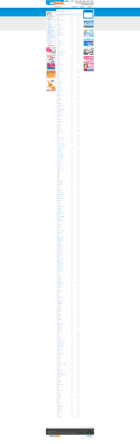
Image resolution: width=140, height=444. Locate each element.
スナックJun (59, 394)
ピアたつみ (58, 315)
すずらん (58, 46)
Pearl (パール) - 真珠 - (60, 345)
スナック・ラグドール (60, 44)
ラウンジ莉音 (59, 285)
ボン (58, 392)
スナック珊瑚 (59, 327)
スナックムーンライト (60, 192)
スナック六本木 (59, 113)
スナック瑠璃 (59, 319)
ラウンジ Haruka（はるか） (61, 216)
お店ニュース (53, 432)
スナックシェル (59, 248)
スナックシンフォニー (60, 121)
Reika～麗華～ (59, 103)
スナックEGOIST (59, 406)
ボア (58, 295)
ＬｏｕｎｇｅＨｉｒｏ (60, 153)
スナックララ (59, 200)
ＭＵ (58, 141)
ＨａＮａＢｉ (59, 398)
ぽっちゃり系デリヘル (51, 30)
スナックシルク (59, 408)
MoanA (58, 228)
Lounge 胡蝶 (59, 244)
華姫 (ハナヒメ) (59, 119)
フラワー (58, 97)
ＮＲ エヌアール (59, 390)
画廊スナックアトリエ (60, 34)
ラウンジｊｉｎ (59, 214)
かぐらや (58, 234)
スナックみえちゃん (60, 32)
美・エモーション (59, 54)
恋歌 (58, 400)
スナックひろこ (59, 309)
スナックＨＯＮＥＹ (60, 190)
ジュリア (58, 38)
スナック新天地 (59, 303)
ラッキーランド (59, 226)
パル (58, 321)
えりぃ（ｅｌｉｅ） (60, 236)
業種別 (63, 11)
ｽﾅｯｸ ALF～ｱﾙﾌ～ (59, 329)
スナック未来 (59, 99)
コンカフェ (49, 42)
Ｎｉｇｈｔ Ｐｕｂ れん (60, 147)
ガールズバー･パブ (51, 37)
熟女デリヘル (50, 28)
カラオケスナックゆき (60, 212)
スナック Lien (59, 380)
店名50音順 (49, 431)
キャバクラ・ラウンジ (51, 36)
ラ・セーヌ (58, 127)
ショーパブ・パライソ (60, 139)
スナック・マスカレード (60, 343)
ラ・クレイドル (59, 224)
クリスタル (58, 125)
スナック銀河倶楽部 (60, 155)
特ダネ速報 (67, 432)
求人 (56, 432)
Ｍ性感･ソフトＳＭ (51, 31)
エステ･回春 (50, 33)
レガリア (58, 382)
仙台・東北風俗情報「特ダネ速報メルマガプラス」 (89, 46)
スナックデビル (59, 287)
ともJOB (64, 432)
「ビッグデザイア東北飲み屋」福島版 (88, 71)
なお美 (58, 58)
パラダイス (58, 242)
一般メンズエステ (50, 34)
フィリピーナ (59, 337)
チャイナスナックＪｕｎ (60, 230)
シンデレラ (58, 202)
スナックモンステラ (60, 220)
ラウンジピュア (59, 24)
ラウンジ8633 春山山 (60, 238)
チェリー (58, 293)
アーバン (58, 107)
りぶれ (58, 317)
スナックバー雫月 (59, 331)
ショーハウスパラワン (60, 143)
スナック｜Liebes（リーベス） (61, 341)
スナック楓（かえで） (60, 384)
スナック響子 (59, 232)
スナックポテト (59, 416)
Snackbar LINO (59, 291)
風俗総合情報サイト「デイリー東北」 (88, 28)
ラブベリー (58, 289)
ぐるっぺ (58, 335)
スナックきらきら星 (60, 240)
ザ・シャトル (59, 402)
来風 (58, 117)
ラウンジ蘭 (58, 311)
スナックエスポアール (60, 20)
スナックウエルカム (60, 323)
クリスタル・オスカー (60, 50)
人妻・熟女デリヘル (51, 27)
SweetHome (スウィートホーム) (61, 52)
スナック (49, 39)
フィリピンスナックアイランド (61, 145)
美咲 (58, 56)
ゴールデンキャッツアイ (60, 109)
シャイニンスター (59, 149)
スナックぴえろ (59, 210)
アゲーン (58, 414)
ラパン (58, 386)
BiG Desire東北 (60, 432)
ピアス (58, 222)
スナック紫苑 (59, 42)
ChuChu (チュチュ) (60, 301)
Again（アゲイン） (60, 131)
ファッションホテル (72, 432)
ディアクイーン (59, 60)
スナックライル (59, 26)
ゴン (58, 135)
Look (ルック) (59, 196)
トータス (58, 62)
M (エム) (58, 313)
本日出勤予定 (49, 432)
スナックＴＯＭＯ (59, 297)
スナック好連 (59, 208)
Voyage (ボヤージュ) (60, 115)
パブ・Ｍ (58, 404)
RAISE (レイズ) (59, 325)
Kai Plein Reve (59, 30)
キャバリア (58, 299)
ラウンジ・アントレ (60, 410)
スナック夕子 (59, 339)
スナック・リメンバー (60, 137)
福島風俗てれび (59, 11)
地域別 (52, 431)
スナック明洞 (59, 151)
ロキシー (58, 333)
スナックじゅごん (59, 250)
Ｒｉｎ (58, 22)
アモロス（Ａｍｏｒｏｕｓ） (61, 198)
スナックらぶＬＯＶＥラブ (61, 28)
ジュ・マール (59, 396)
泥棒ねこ (58, 18)
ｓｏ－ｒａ (58, 204)
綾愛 (58, 133)
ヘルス (49, 22)
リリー (58, 36)
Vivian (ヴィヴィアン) (60, 206)
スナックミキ (59, 305)
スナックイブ (59, 40)
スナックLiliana (59, 246)
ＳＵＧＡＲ (58, 307)
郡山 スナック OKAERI (60, 194)
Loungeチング (59, 218)
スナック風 (58, 129)
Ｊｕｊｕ (58, 123)
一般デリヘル (50, 25)
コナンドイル (59, 412)
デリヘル (49, 24)
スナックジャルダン (60, 105)
